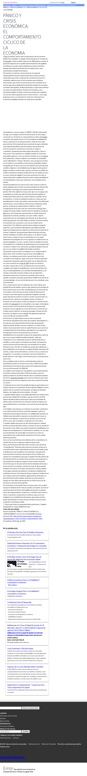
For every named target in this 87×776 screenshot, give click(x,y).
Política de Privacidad (48, 744)
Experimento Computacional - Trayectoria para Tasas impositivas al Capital (25, 686)
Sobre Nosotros (5, 738)
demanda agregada (17, 378)
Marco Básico (12, 585)
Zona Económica (10, 2)
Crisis (5, 56)
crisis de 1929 (24, 263)
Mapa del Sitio (4, 721)
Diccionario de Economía (8, 716)
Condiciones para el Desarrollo (19, 602)
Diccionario (7, 5)
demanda (15, 304)
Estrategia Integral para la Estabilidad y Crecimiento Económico (23, 592)
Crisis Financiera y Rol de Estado (20, 648)
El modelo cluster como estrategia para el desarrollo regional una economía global (24, 558)
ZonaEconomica (6, 705)
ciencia (45, 156)
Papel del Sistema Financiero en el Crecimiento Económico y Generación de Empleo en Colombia (26, 544)
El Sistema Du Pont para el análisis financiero (31, 5)
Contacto (16, 738)
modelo (44, 137)
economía (8, 61)
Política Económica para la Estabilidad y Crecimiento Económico (23, 581)
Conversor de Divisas (7, 726)
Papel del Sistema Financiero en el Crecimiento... (61, 5)
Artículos (14, 5)
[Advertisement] (21, 115)
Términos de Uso (34, 744)
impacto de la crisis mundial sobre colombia (25, 667)
